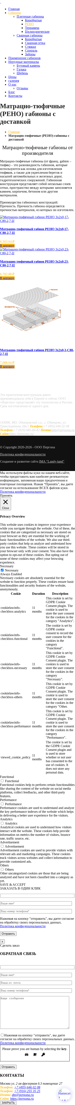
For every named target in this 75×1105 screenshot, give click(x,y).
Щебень (22, 73)
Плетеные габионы (30, 16)
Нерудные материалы (23, 62)
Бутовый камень (28, 65)
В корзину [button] (7, 245)
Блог (11, 92)
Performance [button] (8, 800)
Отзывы (22, 88)
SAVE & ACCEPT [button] (13, 884)
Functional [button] (7, 777)
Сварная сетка (35, 43)
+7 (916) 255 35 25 (27, 1091)
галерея (13, 80)
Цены (12, 77)
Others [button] (4, 865)
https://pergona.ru (22, 1098)
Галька (21, 69)
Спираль (31, 50)
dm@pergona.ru (23, 1095)
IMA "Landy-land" (51, 461)
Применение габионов (24, 58)
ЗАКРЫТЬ (8, 1102)
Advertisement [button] (9, 842)
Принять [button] (6, 495)
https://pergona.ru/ (21, 434)
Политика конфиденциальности (23, 454)
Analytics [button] (6, 819)
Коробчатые (33, 20)
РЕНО (29, 24)
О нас (12, 84)
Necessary (12, 570)
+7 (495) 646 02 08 (27, 1087)
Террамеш (32, 28)
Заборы (30, 54)
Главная (14, 9)
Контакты (15, 96)
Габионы (14, 12)
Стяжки (30, 46)
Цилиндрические (37, 31)
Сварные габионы (29, 35)
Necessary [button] (7, 566)
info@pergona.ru (63, 430)
